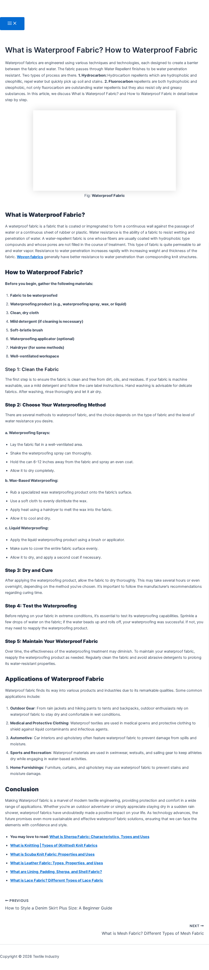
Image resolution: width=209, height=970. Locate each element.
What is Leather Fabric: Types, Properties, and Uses (56, 863)
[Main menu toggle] (12, 23)
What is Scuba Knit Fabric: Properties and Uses (52, 854)
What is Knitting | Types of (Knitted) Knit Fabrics (53, 845)
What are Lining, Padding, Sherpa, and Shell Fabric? (56, 871)
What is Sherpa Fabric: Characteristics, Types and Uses (99, 836)
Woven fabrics (30, 257)
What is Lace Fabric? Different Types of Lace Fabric (56, 880)
